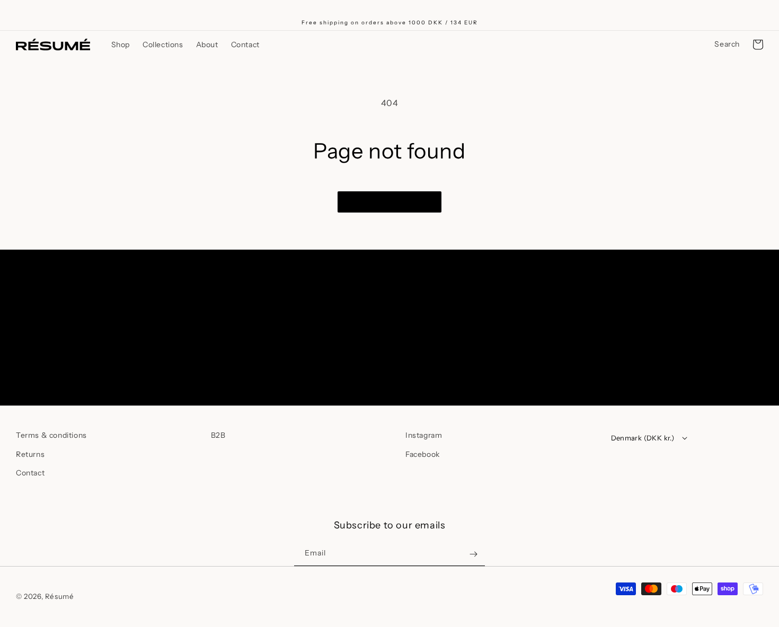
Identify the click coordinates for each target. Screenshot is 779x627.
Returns (30, 454)
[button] (120, 44)
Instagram (423, 435)
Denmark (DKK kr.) (643, 438)
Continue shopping (389, 201)
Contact (30, 473)
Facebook (422, 454)
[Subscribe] (473, 361)
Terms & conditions (51, 435)
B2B (218, 435)
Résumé (59, 596)
